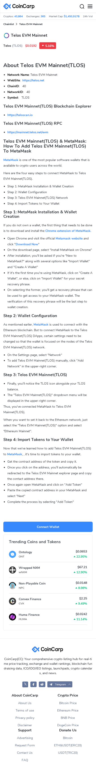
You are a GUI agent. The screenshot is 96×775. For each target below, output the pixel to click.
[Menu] (90, 6)
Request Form (25, 745)
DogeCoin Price (68, 725)
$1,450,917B (71, 16)
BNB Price (68, 718)
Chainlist (8, 24)
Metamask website (69, 238)
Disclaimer (25, 725)
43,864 (18, 16)
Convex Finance (30, 599)
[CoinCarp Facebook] (33, 684)
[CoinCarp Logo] (20, 6)
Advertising (25, 738)
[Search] (82, 6)
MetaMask (10, 160)
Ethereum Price (67, 710)
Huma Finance (29, 615)
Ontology (25, 552)
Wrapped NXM (29, 568)
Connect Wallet (48, 527)
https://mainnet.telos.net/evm (27, 132)
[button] (59, 684)
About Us (24, 703)
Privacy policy (24, 718)
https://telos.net (33, 80)
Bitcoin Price (68, 703)
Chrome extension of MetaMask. (68, 231)
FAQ (25, 760)
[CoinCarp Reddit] (42, 684)
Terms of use (25, 710)
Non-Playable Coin (32, 583)
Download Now (27, 244)
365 (43, 16)
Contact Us (25, 753)
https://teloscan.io (20, 115)
